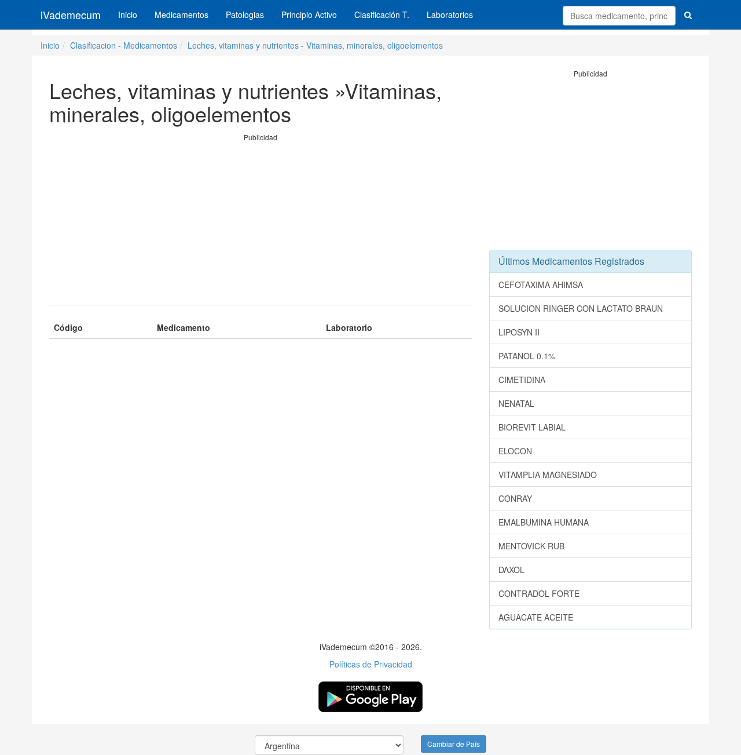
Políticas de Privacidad (370, 664)
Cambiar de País (453, 744)
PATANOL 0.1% (526, 356)
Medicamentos (181, 14)
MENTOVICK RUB (531, 546)
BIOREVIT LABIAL (532, 427)
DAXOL (511, 569)
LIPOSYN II (519, 332)
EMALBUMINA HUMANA (543, 522)
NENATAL (516, 403)
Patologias (245, 14)
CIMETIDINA (521, 379)
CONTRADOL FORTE (538, 593)
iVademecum (71, 14)
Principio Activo (309, 14)
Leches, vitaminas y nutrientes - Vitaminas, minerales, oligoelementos (315, 45)
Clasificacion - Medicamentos (123, 45)
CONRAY (515, 498)
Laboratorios (450, 14)
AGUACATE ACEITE (535, 617)
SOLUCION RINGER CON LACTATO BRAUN (580, 308)
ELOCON (515, 451)
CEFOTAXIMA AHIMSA (540, 284)
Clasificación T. (381, 14)
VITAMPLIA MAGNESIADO (547, 474)
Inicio (127, 14)
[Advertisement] (260, 224)
